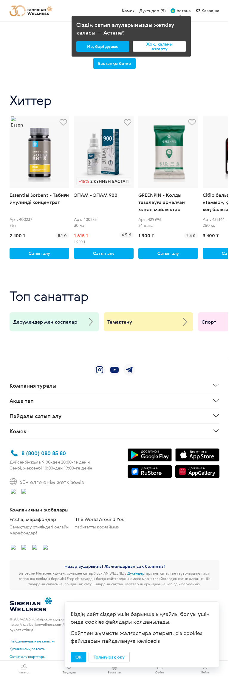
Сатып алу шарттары (27, 656)
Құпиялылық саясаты (27, 648)
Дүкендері (136, 573)
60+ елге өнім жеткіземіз (51, 482)
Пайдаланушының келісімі (32, 641)
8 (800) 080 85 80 (43, 453)
